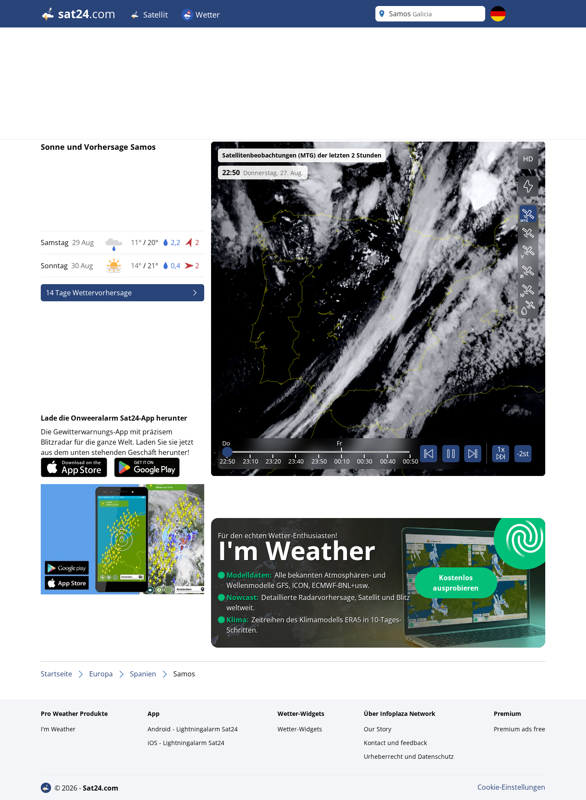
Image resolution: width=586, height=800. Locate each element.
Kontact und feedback (395, 743)
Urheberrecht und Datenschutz (409, 756)
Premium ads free (519, 729)
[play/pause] (450, 453)
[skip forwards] (472, 453)
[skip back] (428, 453)
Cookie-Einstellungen (511, 787)
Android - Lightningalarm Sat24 (193, 729)
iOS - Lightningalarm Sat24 (186, 743)
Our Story (377, 729)
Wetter (206, 14)
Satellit (154, 14)
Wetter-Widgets (300, 729)
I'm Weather (58, 729)
